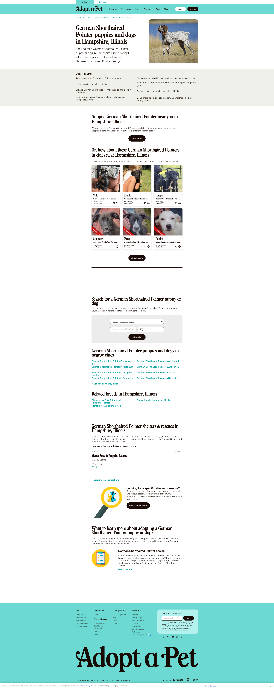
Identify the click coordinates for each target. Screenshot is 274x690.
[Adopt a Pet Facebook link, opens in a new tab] (159, 637)
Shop (166, 9)
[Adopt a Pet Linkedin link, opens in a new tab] (181, 637)
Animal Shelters (99, 623)
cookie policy (85, 686)
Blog (114, 617)
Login (180, 9)
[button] (114, 203)
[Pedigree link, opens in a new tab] (187, 680)
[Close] (270, 686)
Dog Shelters (98, 626)
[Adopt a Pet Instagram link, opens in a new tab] (177, 637)
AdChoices (136, 632)
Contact (115, 620)
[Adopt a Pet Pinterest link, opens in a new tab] (168, 637)
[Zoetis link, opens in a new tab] (195, 680)
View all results (137, 258)
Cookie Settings (125, 680)
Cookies (135, 623)
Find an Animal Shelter (138, 505)
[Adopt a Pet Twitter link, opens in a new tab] (164, 637)
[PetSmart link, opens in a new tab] (178, 679)
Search (137, 337)
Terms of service (138, 620)
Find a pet (79, 615)
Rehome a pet (81, 617)
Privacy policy (137, 617)
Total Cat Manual (82, 626)
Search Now (137, 138)
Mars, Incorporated (138, 629)
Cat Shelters (98, 629)
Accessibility (136, 626)
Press (115, 623)
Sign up (193, 9)
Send (188, 618)
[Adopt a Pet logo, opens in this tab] (137, 661)
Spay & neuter (81, 620)
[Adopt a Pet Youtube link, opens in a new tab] (173, 637)
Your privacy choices (139, 635)
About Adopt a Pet (119, 615)
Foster (158, 9)
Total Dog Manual (82, 623)
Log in (96, 634)
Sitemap (135, 615)
